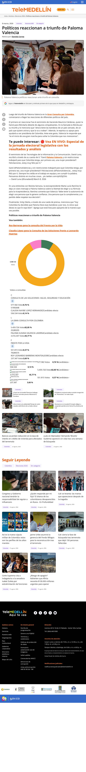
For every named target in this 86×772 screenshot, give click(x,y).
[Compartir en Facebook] (3, 114)
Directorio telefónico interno (5, 654)
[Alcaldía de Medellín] (44, 689)
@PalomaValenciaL (22, 168)
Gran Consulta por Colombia (60, 114)
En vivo (62, 9)
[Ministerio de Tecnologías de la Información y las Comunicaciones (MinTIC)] (17, 689)
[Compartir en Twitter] (3, 119)
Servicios (5, 631)
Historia (5, 628)
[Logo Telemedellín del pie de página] (14, 613)
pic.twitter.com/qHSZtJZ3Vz (55, 176)
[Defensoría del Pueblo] (58, 689)
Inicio (6, 16)
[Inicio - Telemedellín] (31, 9)
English (74, 2)
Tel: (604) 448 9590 (51, 631)
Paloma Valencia (54, 157)
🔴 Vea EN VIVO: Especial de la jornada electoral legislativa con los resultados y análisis (46, 145)
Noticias (11, 16)
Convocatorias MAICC (28, 658)
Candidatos (63, 362)
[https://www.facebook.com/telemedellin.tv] (35, 613)
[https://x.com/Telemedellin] (40, 613)
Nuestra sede (7, 635)
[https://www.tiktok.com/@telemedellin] (45, 613)
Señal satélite (25, 655)
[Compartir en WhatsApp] (3, 124)
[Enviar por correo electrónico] (3, 129)
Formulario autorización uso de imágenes (28, 650)
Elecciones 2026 (20, 16)
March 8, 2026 (40, 179)
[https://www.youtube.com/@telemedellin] (55, 613)
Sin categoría (40, 23)
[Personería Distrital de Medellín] (30, 689)
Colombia (19, 23)
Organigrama (6, 638)
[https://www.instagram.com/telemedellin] (50, 613)
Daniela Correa (18, 37)
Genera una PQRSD (27, 633)
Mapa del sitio (7, 659)
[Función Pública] (71, 689)
